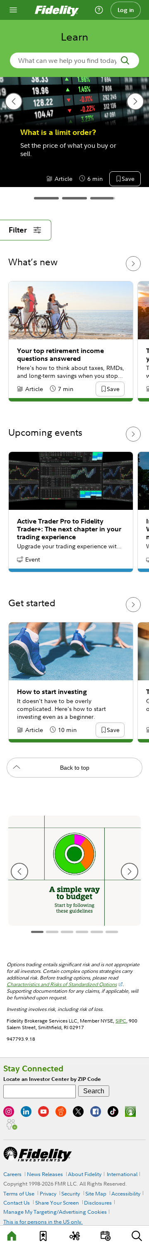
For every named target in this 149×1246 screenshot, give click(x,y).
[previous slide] (13, 101)
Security (70, 1193)
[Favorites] (43, 1236)
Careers (12, 1174)
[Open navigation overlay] (13, 10)
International (122, 1174)
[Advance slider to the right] (133, 263)
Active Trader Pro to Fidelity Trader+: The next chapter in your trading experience (69, 529)
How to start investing (52, 692)
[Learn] (12, 1236)
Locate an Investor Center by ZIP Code (52, 1079)
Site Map (95, 1193)
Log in (126, 10)
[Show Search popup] (136, 1236)
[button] (106, 179)
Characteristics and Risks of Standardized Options (62, 984)
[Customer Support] (99, 10)
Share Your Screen (57, 1202)
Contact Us (16, 1202)
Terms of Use (18, 1193)
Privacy (48, 1193)
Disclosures (98, 1202)
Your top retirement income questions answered (60, 355)
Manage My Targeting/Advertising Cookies (55, 1211)
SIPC (120, 1020)
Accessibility (125, 1193)
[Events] (105, 1236)
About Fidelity (84, 1174)
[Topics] (74, 1236)
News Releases (45, 1174)
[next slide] (135, 101)
